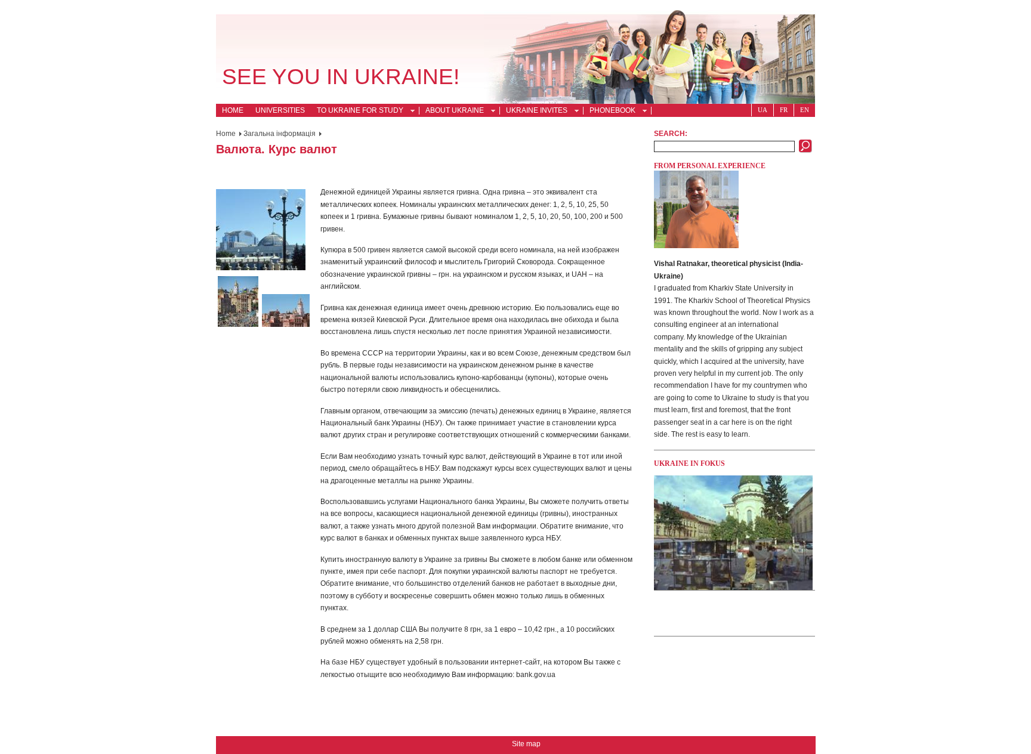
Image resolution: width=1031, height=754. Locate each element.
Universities (280, 110)
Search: (670, 133)
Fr (784, 109)
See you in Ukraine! (340, 76)
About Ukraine (451, 111)
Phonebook (609, 111)
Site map (526, 744)
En (804, 109)
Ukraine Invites (533, 111)
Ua (762, 109)
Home (232, 110)
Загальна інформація (279, 133)
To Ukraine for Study (357, 111)
